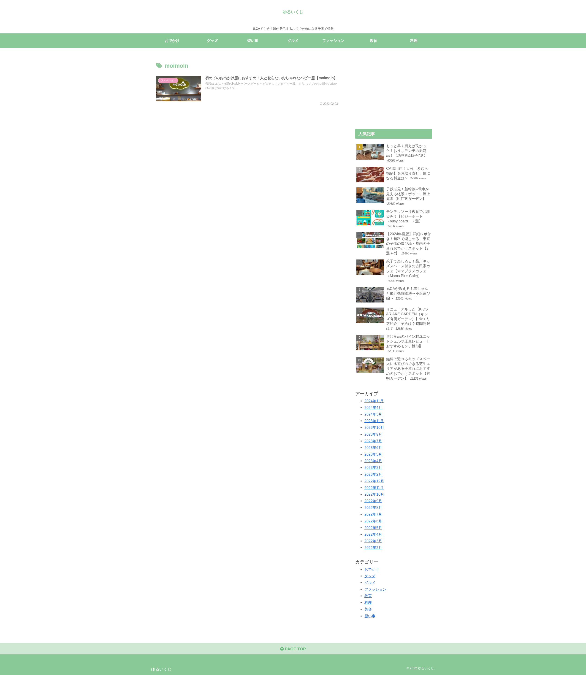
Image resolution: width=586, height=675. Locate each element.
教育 (368, 596)
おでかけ (371, 569)
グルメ (369, 582)
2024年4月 (373, 407)
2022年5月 (373, 528)
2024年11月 (374, 401)
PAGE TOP (295, 649)
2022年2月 (373, 547)
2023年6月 (373, 448)
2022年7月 (373, 514)
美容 (368, 609)
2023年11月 (374, 421)
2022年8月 (373, 507)
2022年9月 (373, 501)
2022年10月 (374, 494)
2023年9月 (373, 434)
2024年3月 (373, 414)
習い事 (369, 616)
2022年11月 (374, 488)
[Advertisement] (247, 138)
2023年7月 (373, 441)
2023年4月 (373, 461)
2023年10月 (374, 427)
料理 (368, 602)
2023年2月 (373, 474)
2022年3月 (373, 541)
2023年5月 (373, 454)
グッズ (369, 576)
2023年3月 (373, 467)
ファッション (375, 589)
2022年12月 (374, 481)
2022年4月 (373, 534)
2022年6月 (373, 521)
